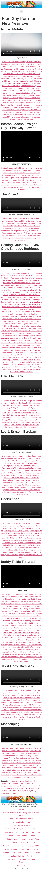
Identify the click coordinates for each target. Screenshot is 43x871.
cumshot (8, 786)
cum (2, 786)
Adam (21, 809)
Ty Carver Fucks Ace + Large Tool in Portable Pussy (21, 860)
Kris (28, 842)
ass (15, 781)
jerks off (9, 788)
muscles (27, 788)
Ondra (22, 849)
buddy (15, 783)
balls (19, 781)
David (25, 832)
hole (39, 786)
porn (32, 788)
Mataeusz (20, 846)
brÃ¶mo (9, 783)
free (27, 786)
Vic (18, 865)
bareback (25, 781)
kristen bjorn (18, 788)
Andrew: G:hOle (18, 822)
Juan (22, 842)
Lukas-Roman (8, 846)
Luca (34, 842)
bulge (21, 783)
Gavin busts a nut (11, 839)
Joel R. (15, 842)
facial (19, 786)
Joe (8, 842)
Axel (28, 822)
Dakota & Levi (8, 832)
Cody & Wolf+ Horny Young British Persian (21, 829)
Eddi (32, 832)
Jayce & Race (33, 839)
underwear (12, 793)
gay (30, 786)
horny (3, 788)
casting (27, 783)
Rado (29, 849)
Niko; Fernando (11, 849)
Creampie (34, 783)
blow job (33, 781)
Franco (10, 836)
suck (28, 791)
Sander (6, 853)
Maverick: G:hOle (33, 846)
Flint (38, 832)
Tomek (29, 856)
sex (18, 791)
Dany (18, 832)
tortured (4, 793)
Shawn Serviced (24, 853)
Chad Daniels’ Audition (21, 825)
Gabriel (32, 836)
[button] (21, 11)
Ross (36, 849)
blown (3, 783)
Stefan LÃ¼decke (17, 856)
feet (23, 786)
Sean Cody (12, 791)
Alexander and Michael (24, 819)
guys (35, 786)
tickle (33, 791)
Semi (13, 853)
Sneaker (37, 853)
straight (23, 791)
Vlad (24, 865)
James (23, 839)
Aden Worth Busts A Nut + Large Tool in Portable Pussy (21, 814)
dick (14, 786)
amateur (10, 781)
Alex (11, 819)
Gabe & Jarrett (21, 836)
